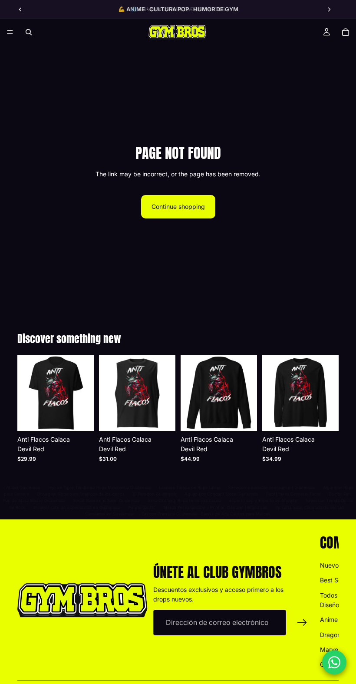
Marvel (330, 649)
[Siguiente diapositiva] (329, 9)
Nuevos (331, 565)
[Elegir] (80, 418)
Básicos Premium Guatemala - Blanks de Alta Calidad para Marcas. (206, 514)
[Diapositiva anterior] (20, 9)
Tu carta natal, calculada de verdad (310, 507)
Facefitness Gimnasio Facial (293, 494)
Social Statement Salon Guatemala (106, 500)
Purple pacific (141, 507)
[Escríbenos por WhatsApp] (334, 662)
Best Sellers (336, 580)
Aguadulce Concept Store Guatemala (221, 494)
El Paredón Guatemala (154, 494)
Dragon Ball (336, 634)
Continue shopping (178, 206)
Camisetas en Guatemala (109, 514)
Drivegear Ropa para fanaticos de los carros (81, 494)
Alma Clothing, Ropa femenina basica (184, 500)
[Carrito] (345, 32)
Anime (329, 620)
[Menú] (10, 32)
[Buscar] (28, 32)
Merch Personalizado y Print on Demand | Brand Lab (215, 507)
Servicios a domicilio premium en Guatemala (271, 487)
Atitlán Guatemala (23, 487)
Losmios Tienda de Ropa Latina (189, 487)
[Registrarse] (302, 622)
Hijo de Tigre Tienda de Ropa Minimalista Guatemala (99, 487)
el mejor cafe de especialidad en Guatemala (76, 507)
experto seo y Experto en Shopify (263, 500)
